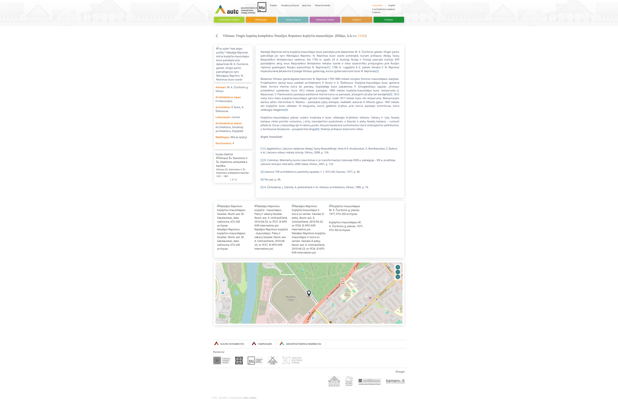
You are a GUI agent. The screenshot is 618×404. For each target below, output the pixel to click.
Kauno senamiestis (232, 344)
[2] (377, 71)
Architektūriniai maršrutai (303, 344)
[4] (286, 110)
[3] (390, 94)
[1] (328, 67)
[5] (317, 129)
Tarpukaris (265, 344)
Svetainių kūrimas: (242, 398)
